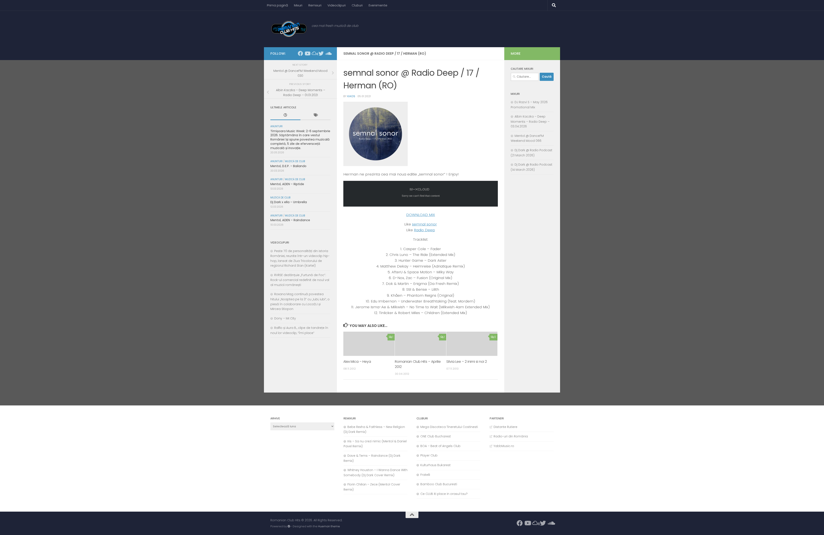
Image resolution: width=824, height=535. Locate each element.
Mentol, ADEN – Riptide (287, 184)
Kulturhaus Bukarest (435, 465)
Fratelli (425, 475)
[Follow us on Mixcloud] (314, 53)
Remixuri (314, 5)
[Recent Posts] (285, 115)
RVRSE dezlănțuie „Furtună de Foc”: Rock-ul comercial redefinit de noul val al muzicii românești (299, 280)
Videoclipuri (336, 5)
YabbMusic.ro (504, 446)
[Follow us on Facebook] (300, 53)
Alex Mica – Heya (357, 361)
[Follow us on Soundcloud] (327, 53)
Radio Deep (424, 230)
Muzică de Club (295, 161)
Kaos (351, 96)
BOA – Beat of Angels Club (440, 446)
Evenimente (378, 5)
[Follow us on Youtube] (307, 53)
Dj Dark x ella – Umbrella (288, 202)
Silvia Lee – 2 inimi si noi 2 (466, 361)
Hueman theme (329, 526)
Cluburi (357, 5)
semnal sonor (424, 224)
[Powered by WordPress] (289, 526)
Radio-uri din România (511, 436)
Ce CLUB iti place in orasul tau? (444, 494)
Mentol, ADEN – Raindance (290, 220)
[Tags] (315, 115)
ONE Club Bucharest (435, 436)
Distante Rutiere (505, 427)
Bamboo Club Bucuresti (438, 484)
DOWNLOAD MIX (420, 214)
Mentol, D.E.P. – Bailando (288, 166)
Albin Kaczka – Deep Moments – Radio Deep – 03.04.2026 (530, 121)
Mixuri (298, 5)
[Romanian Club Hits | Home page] (288, 29)
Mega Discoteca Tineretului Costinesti (449, 427)
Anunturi (276, 126)
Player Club (429, 455)
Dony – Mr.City (285, 318)
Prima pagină (277, 5)
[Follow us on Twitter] (321, 53)
